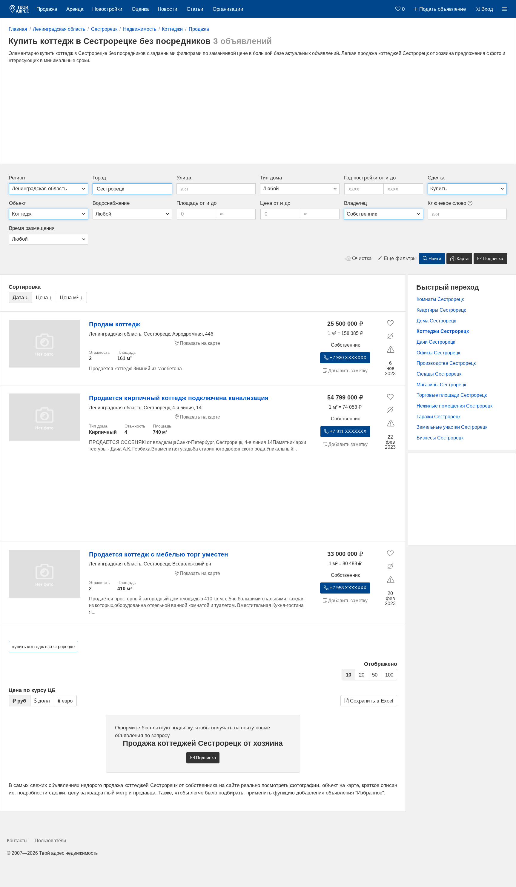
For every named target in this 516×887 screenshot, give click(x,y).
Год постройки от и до (370, 178)
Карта (462, 258)
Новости (167, 9)
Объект (17, 203)
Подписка (492, 258)
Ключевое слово (448, 203)
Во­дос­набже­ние (111, 203)
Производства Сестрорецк (446, 363)
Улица (183, 178)
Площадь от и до (196, 203)
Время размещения (32, 228)
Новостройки (107, 9)
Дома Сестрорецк (436, 320)
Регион (17, 178)
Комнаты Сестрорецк (440, 299)
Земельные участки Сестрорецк (452, 427)
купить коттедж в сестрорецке (43, 646)
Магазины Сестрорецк (441, 384)
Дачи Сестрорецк (436, 342)
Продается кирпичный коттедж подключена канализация (178, 397)
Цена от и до (275, 203)
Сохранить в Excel (370, 701)
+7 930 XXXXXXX (347, 357)
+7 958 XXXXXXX (347, 587)
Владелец (355, 203)
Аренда (74, 9)
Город (99, 178)
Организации (228, 9)
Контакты (17, 840)
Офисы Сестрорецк (438, 352)
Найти (434, 258)
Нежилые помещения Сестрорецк (454, 405)
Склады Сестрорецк (439, 373)
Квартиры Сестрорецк (441, 310)
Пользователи (50, 840)
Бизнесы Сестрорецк (440, 437)
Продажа (46, 9)
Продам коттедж (114, 324)
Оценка (140, 9)
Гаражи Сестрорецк (438, 416)
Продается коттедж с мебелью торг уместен (158, 554)
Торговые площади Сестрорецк (452, 395)
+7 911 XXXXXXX (347, 431)
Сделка (436, 178)
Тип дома (271, 178)
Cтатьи (195, 9)
